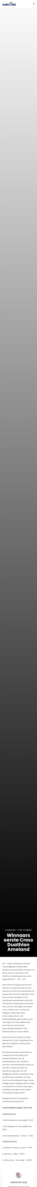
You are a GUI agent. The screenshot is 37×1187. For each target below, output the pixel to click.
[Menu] (34, 4)
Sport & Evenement (25, 930)
